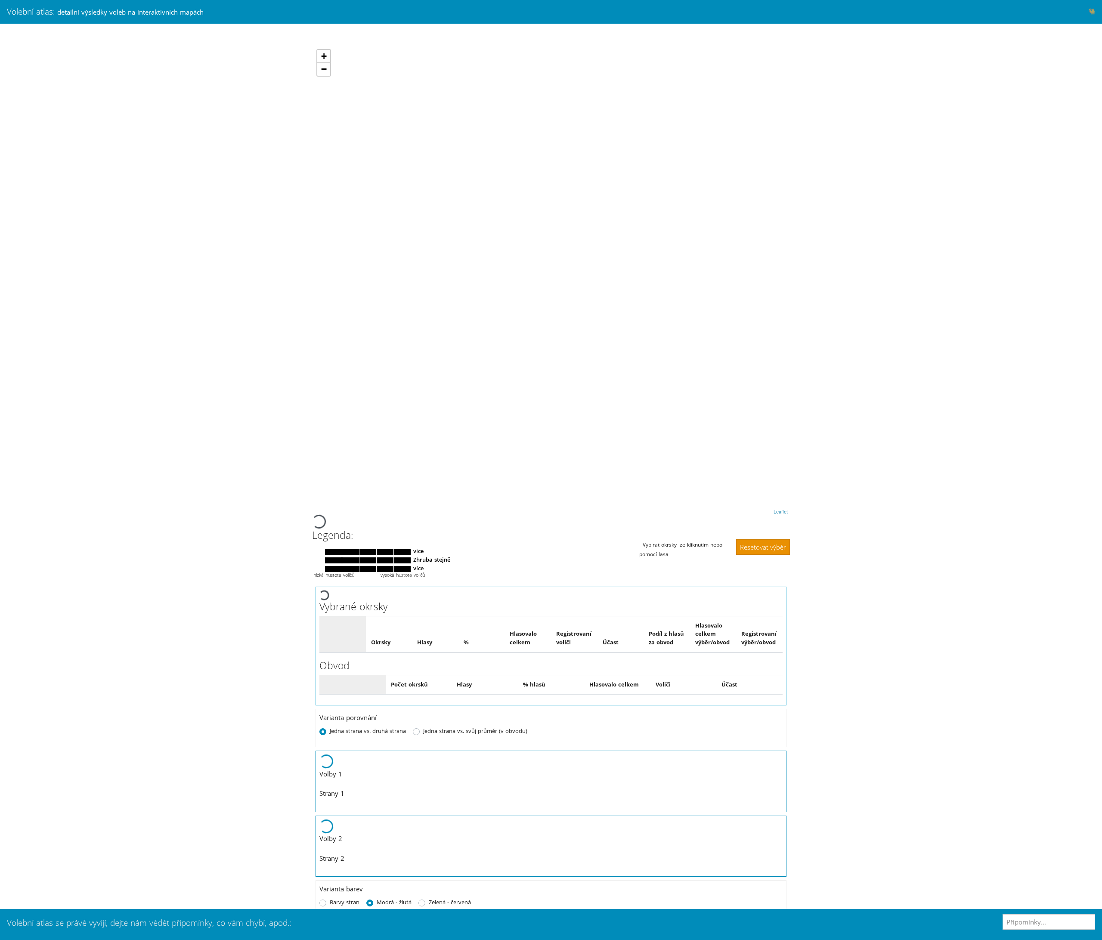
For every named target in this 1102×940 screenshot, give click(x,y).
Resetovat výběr (763, 547)
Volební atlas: (105, 11)
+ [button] (324, 56)
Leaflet (781, 511)
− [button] (324, 69)
